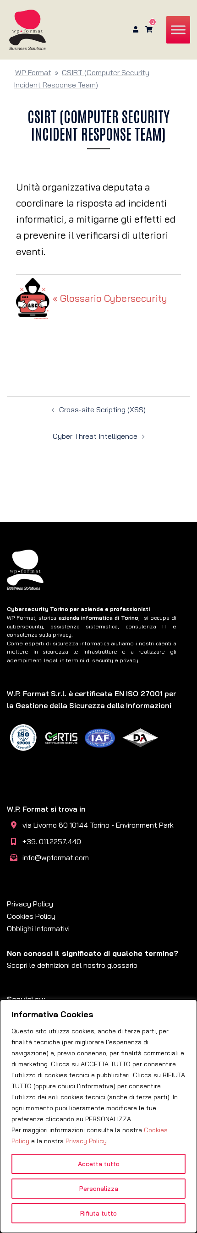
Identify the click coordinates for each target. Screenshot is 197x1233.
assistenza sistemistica (84, 626)
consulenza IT (146, 626)
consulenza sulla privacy (39, 634)
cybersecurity (25, 626)
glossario (122, 965)
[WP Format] (27, 28)
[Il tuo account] (134, 30)
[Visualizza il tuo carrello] (149, 29)
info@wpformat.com (55, 857)
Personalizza (98, 1188)
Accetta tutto (99, 1164)
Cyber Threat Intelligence (95, 436)
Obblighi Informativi (38, 928)
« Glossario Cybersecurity (110, 298)
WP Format (33, 72)
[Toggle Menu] (178, 29)
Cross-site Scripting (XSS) (102, 409)
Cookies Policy (31, 916)
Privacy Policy (86, 1141)
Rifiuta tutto (98, 1213)
